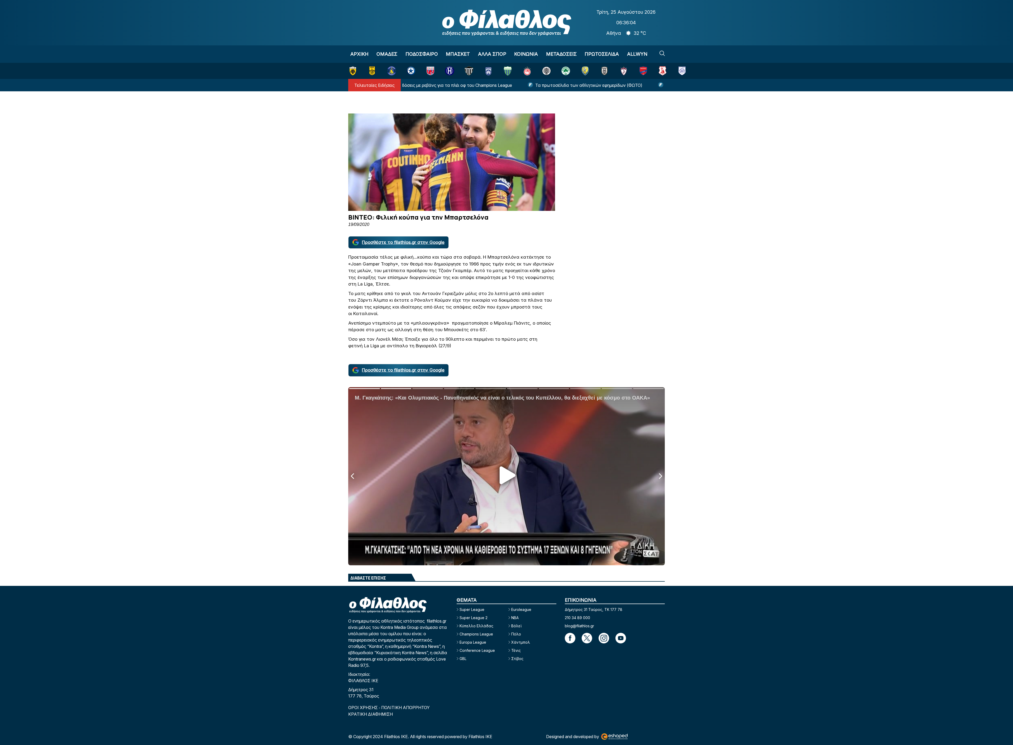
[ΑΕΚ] (352, 70)
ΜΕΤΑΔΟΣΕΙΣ (561, 54)
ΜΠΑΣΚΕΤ (458, 54)
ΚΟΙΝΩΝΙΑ (526, 54)
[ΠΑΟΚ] (604, 70)
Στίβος (517, 658)
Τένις (516, 650)
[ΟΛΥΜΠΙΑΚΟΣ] (527, 70)
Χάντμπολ (520, 642)
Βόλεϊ (516, 626)
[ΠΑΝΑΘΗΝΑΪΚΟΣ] (565, 70)
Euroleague (521, 609)
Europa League (473, 642)
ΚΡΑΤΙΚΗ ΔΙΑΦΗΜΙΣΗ (370, 714)
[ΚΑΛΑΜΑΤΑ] (469, 70)
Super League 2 (474, 617)
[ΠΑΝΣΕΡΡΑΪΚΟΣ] (662, 70)
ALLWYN (637, 54)
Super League (472, 609)
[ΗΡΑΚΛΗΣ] (449, 70)
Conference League (477, 650)
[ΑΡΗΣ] (372, 70)
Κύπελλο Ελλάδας (476, 626)
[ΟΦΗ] (546, 70)
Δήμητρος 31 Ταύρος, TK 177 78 (593, 609)
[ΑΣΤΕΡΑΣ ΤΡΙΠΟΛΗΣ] (391, 70)
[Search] (662, 53)
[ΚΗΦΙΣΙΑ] (488, 70)
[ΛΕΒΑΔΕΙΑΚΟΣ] (507, 70)
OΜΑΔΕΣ (386, 54)
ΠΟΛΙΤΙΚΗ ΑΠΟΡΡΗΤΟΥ (405, 707)
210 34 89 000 (577, 617)
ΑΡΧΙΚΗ (359, 54)
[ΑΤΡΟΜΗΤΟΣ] (410, 70)
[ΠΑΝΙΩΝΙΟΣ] (643, 70)
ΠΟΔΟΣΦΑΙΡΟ (421, 54)
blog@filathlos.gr (579, 626)
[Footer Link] (570, 638)
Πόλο (516, 634)
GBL (463, 658)
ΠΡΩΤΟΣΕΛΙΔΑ (602, 54)
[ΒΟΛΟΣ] (430, 70)
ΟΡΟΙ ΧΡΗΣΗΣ (363, 707)
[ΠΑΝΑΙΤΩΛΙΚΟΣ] (585, 70)
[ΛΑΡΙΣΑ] (623, 70)
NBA (515, 617)
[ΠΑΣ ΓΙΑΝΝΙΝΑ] (682, 70)
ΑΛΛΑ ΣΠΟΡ (492, 54)
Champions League (476, 634)
